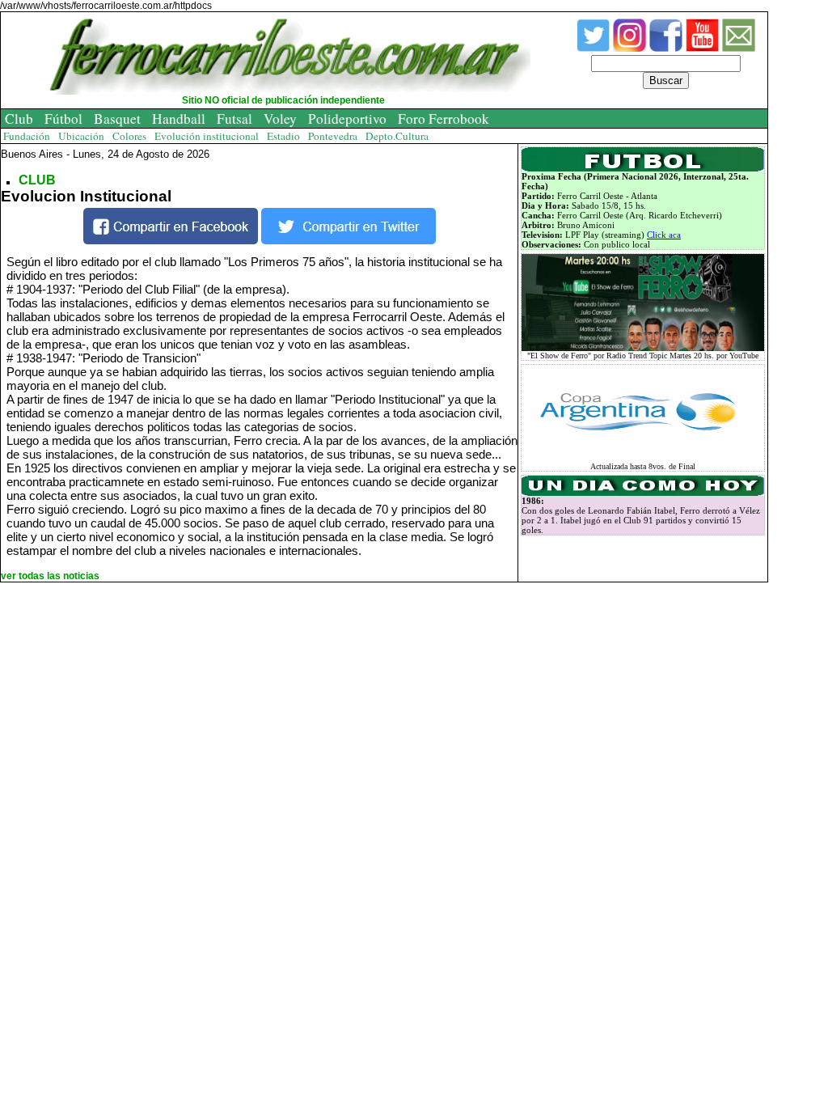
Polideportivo (347, 118)
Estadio (283, 136)
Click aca (664, 234)
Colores (129, 136)
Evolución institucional (206, 136)
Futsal (234, 118)
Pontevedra (332, 136)
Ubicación (81, 136)
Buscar (665, 80)
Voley (280, 118)
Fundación (26, 136)
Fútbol (63, 118)
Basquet (117, 118)
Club (19, 118)
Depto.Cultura (397, 136)
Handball (178, 118)
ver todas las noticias (50, 576)
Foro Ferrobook (443, 118)
